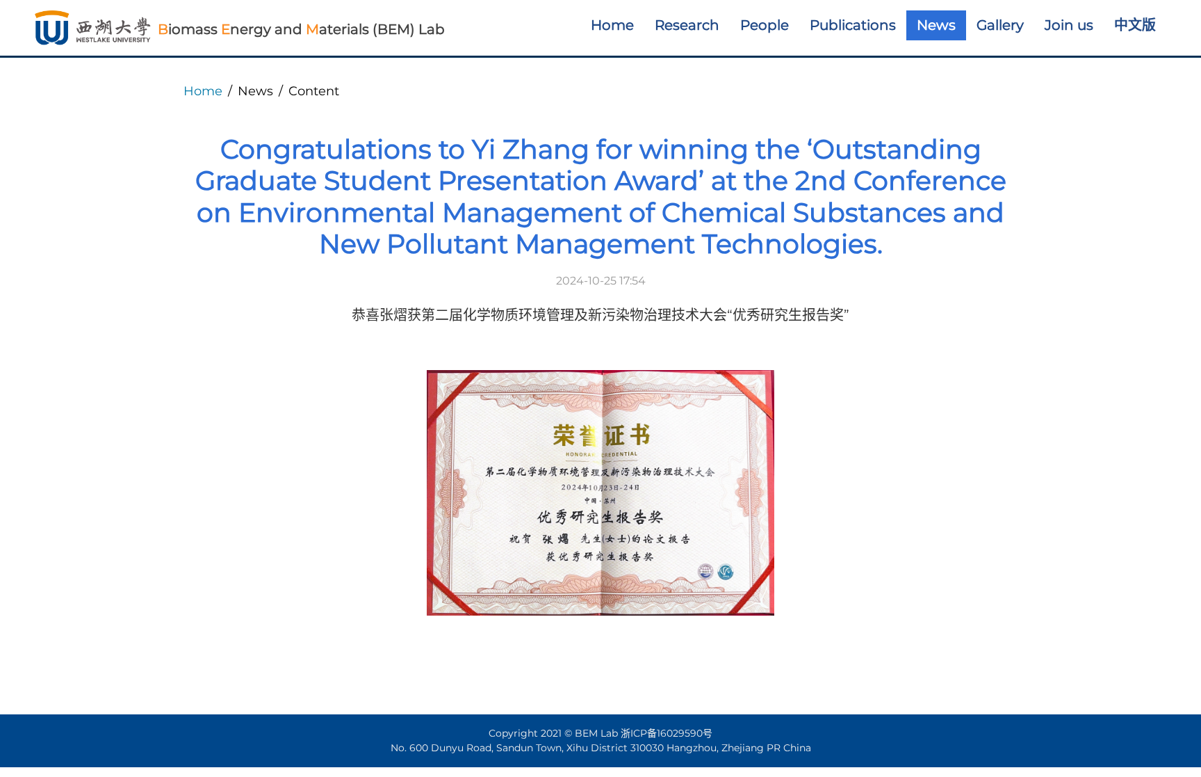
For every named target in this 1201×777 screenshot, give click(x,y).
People (764, 25)
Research (687, 25)
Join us (1069, 25)
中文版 (1135, 25)
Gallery (1000, 25)
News (936, 25)
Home (612, 25)
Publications (853, 25)
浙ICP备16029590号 (666, 733)
